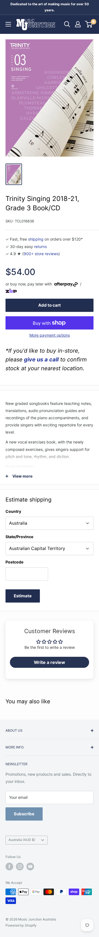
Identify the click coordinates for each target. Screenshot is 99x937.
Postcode (14, 562)
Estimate (23, 595)
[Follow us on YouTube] (30, 866)
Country (13, 511)
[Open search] (67, 24)
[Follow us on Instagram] (20, 866)
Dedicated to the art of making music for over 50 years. (49, 7)
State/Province (19, 536)
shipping (35, 239)
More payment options (49, 335)
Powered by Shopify (21, 925)
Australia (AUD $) (22, 840)
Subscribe (24, 813)
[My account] (78, 24)
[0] (89, 24)
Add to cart (49, 305)
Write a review (49, 662)
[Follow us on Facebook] (9, 866)
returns (40, 246)
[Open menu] (8, 24)
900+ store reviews (41, 253)
